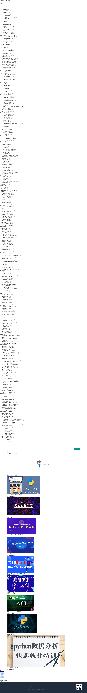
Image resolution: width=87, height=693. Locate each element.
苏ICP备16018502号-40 (45, 689)
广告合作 (35, 686)
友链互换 (39, 686)
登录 (1, 681)
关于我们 (31, 686)
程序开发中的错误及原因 (6, 0)
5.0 (16, 453)
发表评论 (77, 449)
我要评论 (48, 464)
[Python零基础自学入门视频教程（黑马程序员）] (0, 0)
